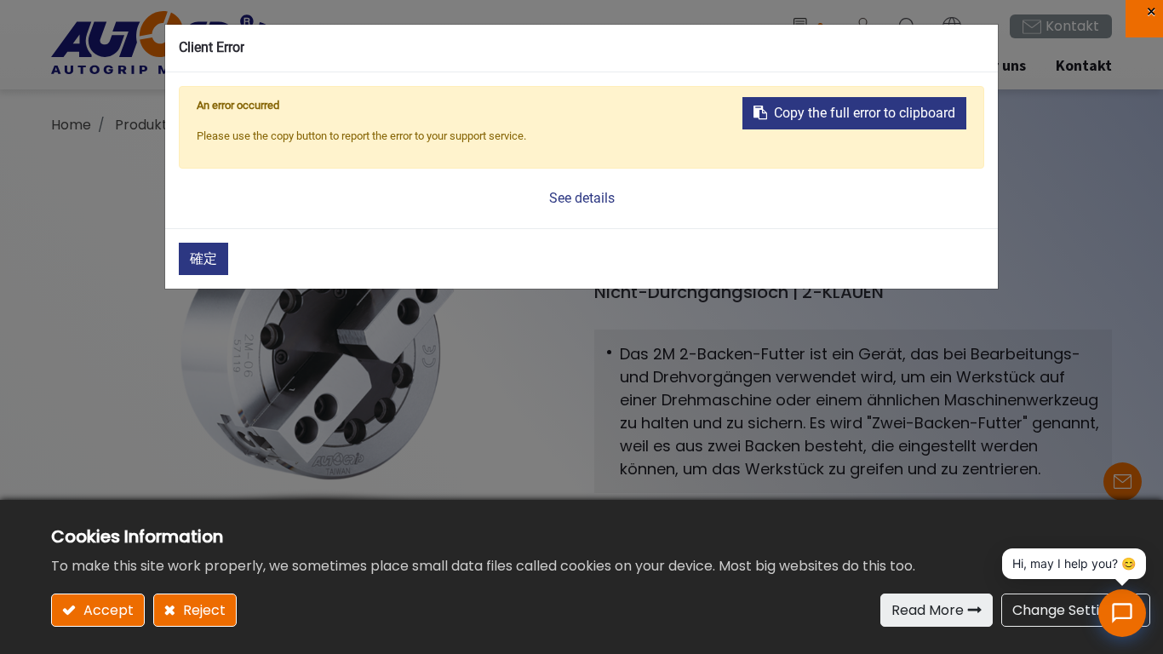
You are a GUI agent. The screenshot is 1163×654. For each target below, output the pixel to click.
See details (582, 198)
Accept (107, 610)
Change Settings (1067, 610)
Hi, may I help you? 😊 (1074, 563)
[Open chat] (1122, 613)
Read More (927, 610)
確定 (203, 258)
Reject (203, 610)
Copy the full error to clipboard (864, 113)
